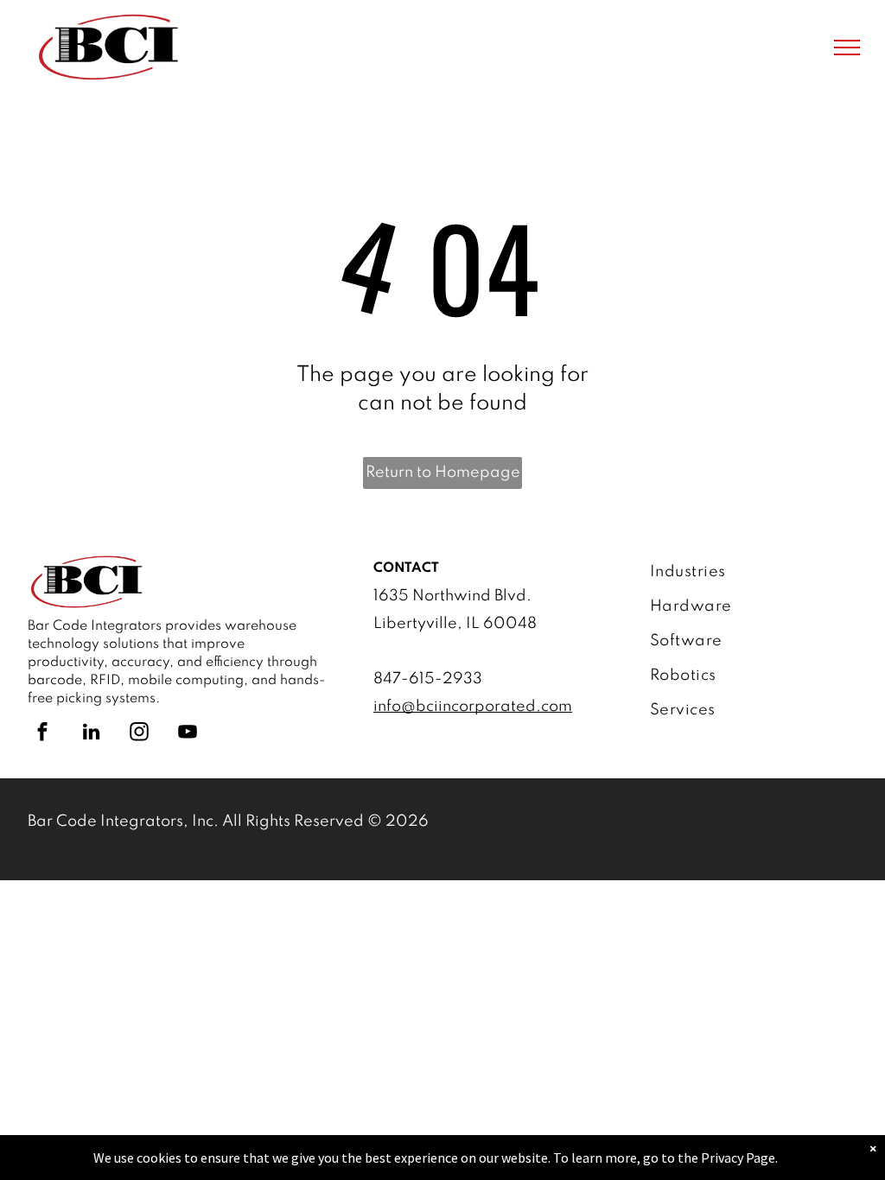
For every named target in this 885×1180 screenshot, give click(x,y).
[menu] (847, 47)
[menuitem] (747, 572)
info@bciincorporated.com (472, 706)
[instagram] (139, 734)
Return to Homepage (443, 472)
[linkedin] (90, 734)
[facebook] (42, 734)
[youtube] (187, 734)
